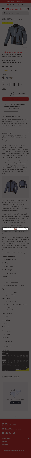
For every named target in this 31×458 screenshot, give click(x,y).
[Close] (26, 229)
